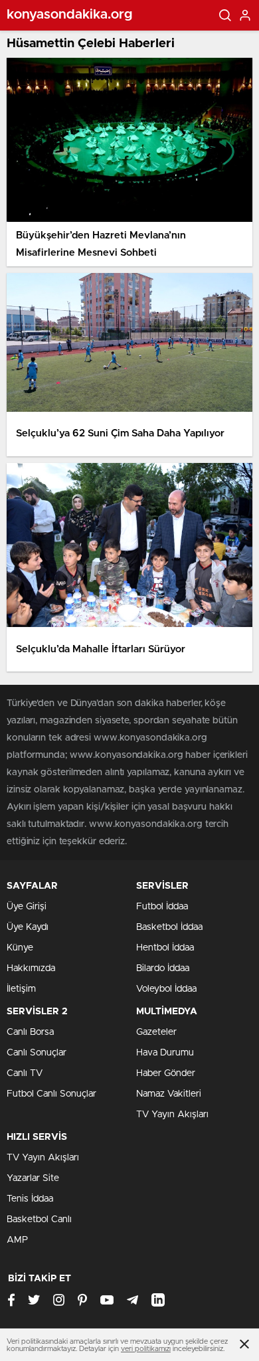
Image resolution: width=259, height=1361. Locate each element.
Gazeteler (156, 1032)
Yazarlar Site (33, 1178)
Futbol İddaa (162, 906)
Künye (20, 948)
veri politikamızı (146, 1348)
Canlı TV (25, 1073)
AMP (17, 1240)
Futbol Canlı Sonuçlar (51, 1094)
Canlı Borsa (30, 1032)
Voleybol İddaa (166, 989)
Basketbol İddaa (169, 927)
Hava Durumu (165, 1052)
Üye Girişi (26, 906)
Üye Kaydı (27, 927)
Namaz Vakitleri (168, 1094)
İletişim (21, 989)
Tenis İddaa (30, 1199)
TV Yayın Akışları (172, 1114)
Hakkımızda (31, 968)
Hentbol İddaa (165, 948)
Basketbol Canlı (39, 1219)
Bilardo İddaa (162, 968)
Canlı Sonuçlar (36, 1052)
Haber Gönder (165, 1073)
